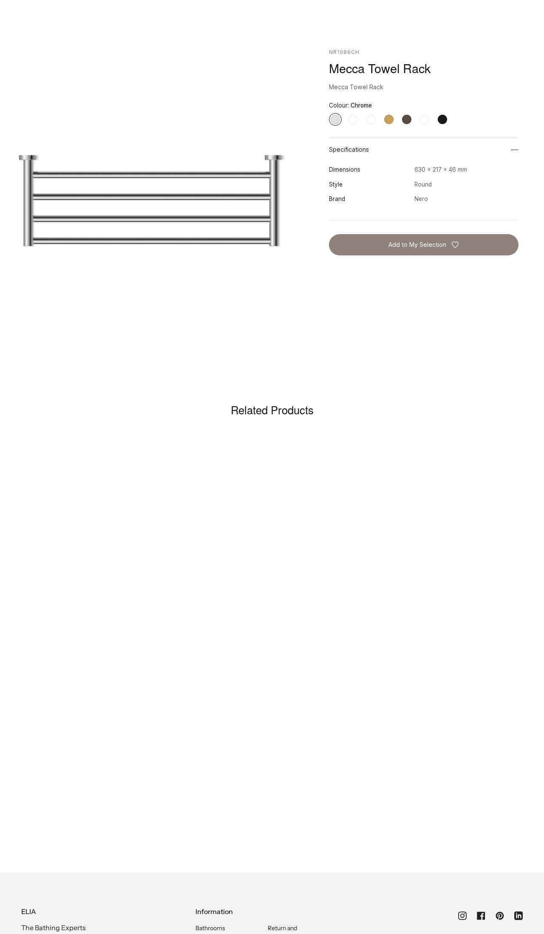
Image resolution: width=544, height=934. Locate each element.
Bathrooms (210, 928)
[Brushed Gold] (388, 119)
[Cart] (518, 32)
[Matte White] (353, 119)
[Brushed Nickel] (371, 119)
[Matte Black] (442, 119)
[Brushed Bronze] (406, 119)
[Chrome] (335, 119)
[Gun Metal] (424, 119)
